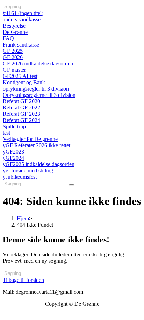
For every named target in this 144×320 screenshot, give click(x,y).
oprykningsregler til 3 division (36, 89)
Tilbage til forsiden (23, 280)
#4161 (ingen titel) (23, 13)
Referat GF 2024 (21, 120)
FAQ (8, 38)
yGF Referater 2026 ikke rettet (36, 145)
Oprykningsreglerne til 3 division (39, 95)
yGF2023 (13, 152)
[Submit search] (71, 185)
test (6, 133)
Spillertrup (14, 126)
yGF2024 (13, 158)
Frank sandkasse (21, 45)
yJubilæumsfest (20, 177)
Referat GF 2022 (21, 108)
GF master (14, 70)
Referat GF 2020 (21, 101)
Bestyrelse (14, 26)
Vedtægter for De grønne (30, 139)
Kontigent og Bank (24, 82)
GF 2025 (13, 51)
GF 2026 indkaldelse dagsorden (38, 63)
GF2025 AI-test (20, 76)
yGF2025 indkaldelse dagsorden (38, 164)
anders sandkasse (22, 19)
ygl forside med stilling (28, 170)
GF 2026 (13, 57)
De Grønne (15, 32)
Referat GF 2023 (21, 114)
